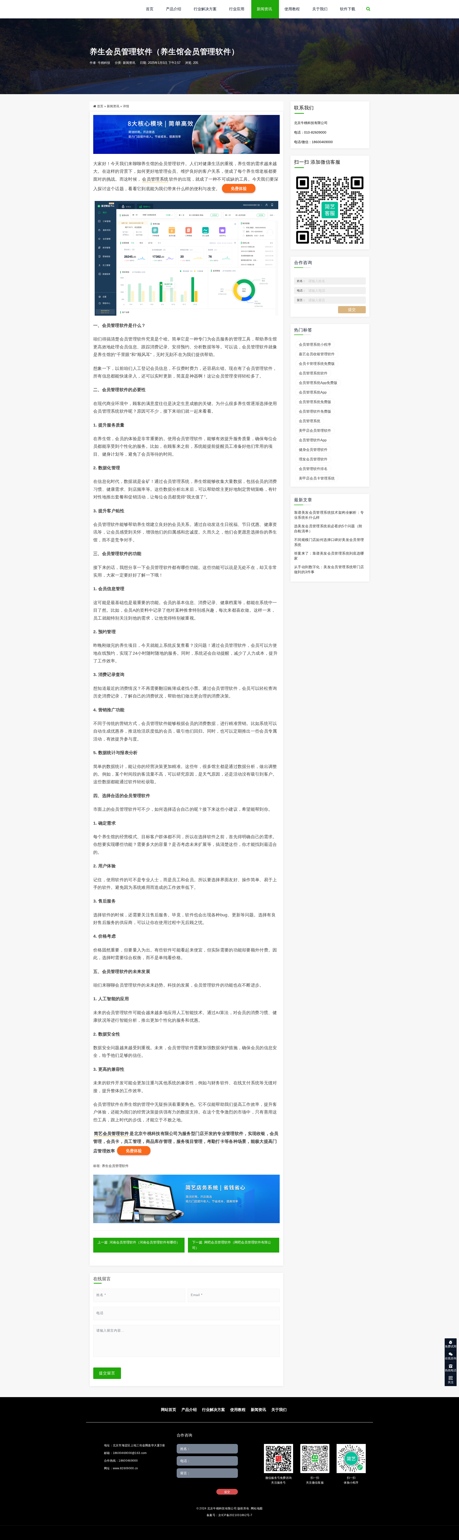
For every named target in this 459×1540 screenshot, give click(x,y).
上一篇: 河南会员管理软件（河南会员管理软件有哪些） (139, 1242)
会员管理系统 (155, 179)
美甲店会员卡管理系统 (317, 478)
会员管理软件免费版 (315, 411)
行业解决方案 (205, 9)
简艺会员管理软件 (111, 1133)
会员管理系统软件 (313, 373)
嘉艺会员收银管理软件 (317, 354)
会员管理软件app (313, 440)
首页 (149, 9)
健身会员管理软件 (313, 450)
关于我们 (320, 9)
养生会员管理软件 (115, 1166)
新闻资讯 (264, 9)
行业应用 (236, 9)
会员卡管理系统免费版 (317, 364)
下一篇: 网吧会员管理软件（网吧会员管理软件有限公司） (231, 1245)
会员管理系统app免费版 (318, 383)
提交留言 (107, 1373)
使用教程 (292, 9)
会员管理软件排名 (313, 469)
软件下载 (347, 9)
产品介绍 (173, 9)
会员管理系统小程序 (315, 344)
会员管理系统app (313, 392)
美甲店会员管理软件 (315, 430)
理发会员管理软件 (313, 459)
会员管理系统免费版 (315, 402)
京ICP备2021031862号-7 (235, 1515)
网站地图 (256, 1508)
